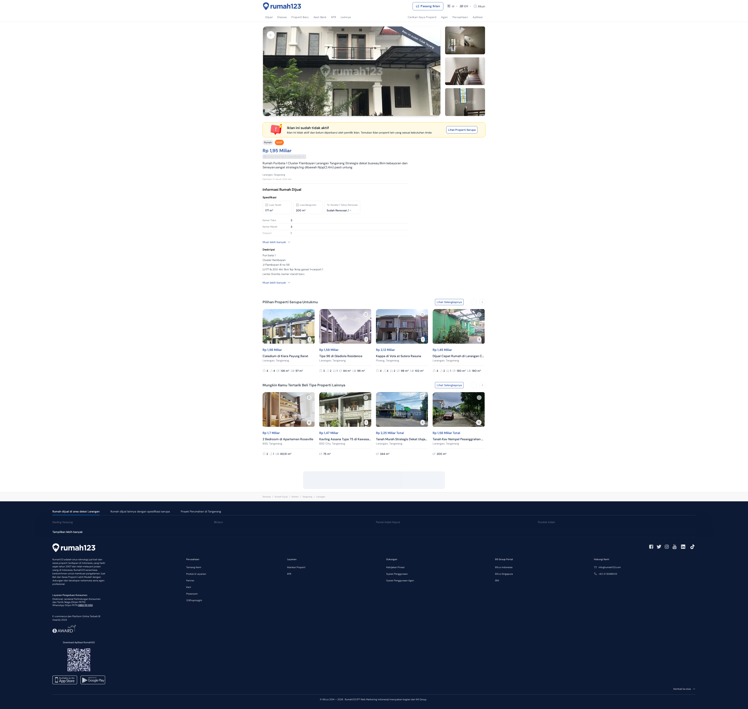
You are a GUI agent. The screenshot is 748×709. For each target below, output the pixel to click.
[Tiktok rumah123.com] (692, 547)
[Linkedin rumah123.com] (683, 547)
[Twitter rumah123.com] (659, 546)
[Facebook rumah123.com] (651, 546)
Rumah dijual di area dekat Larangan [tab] (76, 511)
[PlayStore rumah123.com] (92, 680)
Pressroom (192, 593)
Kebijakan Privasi (395, 567)
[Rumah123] (282, 6)
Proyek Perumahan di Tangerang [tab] (201, 511)
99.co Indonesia (503, 567)
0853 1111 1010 (85, 605)
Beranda (267, 496)
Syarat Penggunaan (397, 573)
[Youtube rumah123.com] (674, 546)
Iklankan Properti (296, 567)
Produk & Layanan (196, 573)
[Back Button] (271, 35)
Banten (295, 496)
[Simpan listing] (309, 314)
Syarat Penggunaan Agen (400, 580)
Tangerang (307, 496)
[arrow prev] (474, 302)
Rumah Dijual (281, 496)
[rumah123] (73, 548)
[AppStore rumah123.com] (64, 680)
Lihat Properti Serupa (462, 130)
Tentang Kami (193, 567)
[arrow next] (482, 302)
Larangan (320, 496)
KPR (289, 573)
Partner (190, 580)
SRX (497, 580)
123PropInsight (194, 600)
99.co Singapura (504, 573)
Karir (188, 587)
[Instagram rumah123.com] (666, 546)
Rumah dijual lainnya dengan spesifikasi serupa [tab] (140, 511)
